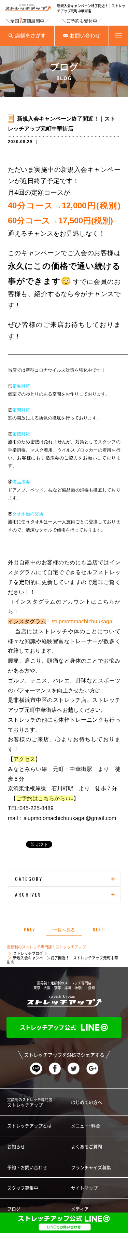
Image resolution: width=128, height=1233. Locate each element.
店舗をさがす (30, 35)
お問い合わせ (85, 35)
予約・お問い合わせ (27, 1167)
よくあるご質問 (86, 1147)
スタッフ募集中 (22, 1188)
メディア (80, 1209)
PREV (29, 929)
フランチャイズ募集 (91, 1167)
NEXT (98, 929)
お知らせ (16, 1147)
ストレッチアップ (31, 1102)
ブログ (13, 1209)
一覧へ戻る (64, 929)
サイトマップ (84, 1188)
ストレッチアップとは (29, 1126)
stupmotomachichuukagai (83, 621)
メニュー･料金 (85, 1126)
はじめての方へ (86, 1102)
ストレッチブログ (28, 953)
